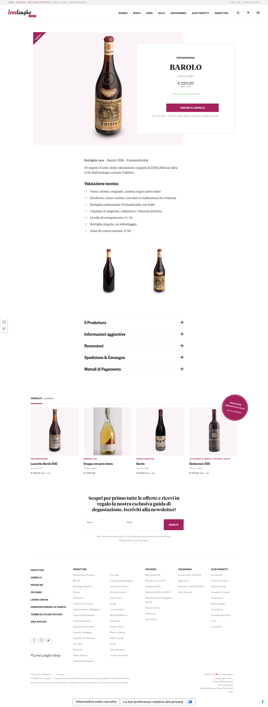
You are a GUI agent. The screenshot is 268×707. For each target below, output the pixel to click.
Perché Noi (37, 584)
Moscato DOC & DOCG (191, 586)
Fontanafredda (39, 459)
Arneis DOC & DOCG (189, 574)
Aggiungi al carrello (192, 107)
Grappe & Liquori (220, 592)
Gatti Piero (116, 597)
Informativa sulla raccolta (96, 702)
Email (129, 522)
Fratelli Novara (118, 592)
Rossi (149, 13)
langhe (19, 13)
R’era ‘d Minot (117, 632)
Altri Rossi (151, 619)
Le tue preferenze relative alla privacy (153, 702)
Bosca (76, 592)
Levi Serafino (117, 609)
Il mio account (251, 2)
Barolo (140, 463)
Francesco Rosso (119, 586)
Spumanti (183, 580)
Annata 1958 (142, 468)
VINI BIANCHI (185, 569)
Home (11, 2)
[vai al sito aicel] (46, 658)
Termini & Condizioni (41, 674)
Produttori (221, 13)
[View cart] (248, 13)
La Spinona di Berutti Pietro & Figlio (209, 459)
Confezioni (217, 574)
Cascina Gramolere (83, 626)
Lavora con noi (39, 599)
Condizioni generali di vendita (48, 606)
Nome (90, 522)
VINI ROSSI (150, 569)
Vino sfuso (217, 609)
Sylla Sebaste (117, 649)
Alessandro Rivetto (83, 574)
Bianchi (123, 13)
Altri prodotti (200, 13)
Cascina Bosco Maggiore (86, 609)
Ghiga (113, 603)
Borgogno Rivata (82, 586)
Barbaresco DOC (199, 463)
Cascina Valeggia (82, 632)
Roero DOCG (152, 607)
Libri (213, 620)
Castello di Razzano (84, 638)
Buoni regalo (218, 603)
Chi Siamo (36, 592)
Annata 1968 (195, 468)
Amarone (150, 613)
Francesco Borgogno (121, 580)
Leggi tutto (145, 479)
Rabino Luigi (117, 638)
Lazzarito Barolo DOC (44, 463)
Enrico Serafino (145, 459)
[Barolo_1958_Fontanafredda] (108, 88)
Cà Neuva (78, 597)
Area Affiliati (39, 621)
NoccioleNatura (118, 615)
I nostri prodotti (119, 655)
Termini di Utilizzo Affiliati (47, 614)
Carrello (36, 577)
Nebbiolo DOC (153, 586)
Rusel (113, 643)
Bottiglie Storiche (39, 2)
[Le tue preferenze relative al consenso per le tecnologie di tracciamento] (263, 702)
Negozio (21, 2)
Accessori (216, 626)
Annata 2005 (90, 468)
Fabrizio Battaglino (83, 660)
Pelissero (115, 620)
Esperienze (217, 597)
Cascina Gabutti (82, 620)
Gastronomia (178, 13)
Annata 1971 (37, 468)
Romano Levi (90, 459)
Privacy (60, 674)
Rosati (137, 13)
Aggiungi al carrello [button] (44, 479)
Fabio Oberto (80, 655)
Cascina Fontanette (84, 615)
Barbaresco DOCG (155, 580)
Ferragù (114, 574)
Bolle (161, 13)
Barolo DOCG (152, 574)
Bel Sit (76, 580)
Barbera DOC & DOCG (157, 592)
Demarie (78, 649)
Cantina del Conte (83, 603)
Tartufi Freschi (219, 580)
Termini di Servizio (108, 682)
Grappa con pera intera (98, 463)
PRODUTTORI (80, 569)
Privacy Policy (89, 682)
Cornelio (78, 643)
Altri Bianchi (185, 592)
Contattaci (37, 570)
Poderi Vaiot (117, 626)
